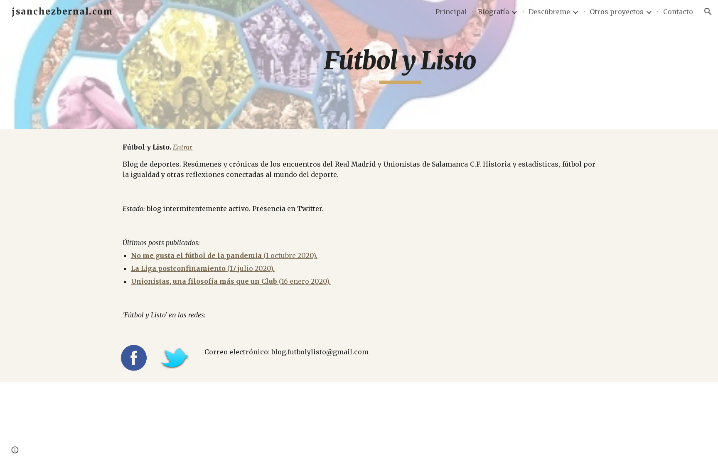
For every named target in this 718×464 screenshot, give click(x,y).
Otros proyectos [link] (617, 11)
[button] (708, 12)
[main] (400, 64)
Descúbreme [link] (549, 11)
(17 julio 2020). (251, 268)
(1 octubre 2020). (290, 255)
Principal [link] (451, 11)
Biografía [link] (493, 11)
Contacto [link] (678, 11)
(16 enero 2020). (305, 281)
